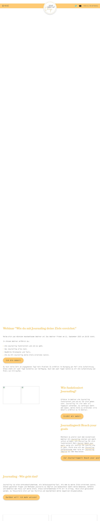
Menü (6, 6)
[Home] (50, 7)
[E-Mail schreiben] (80, 6)
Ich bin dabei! (13, 360)
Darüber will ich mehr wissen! (21, 497)
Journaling (75, 439)
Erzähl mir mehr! (72, 416)
